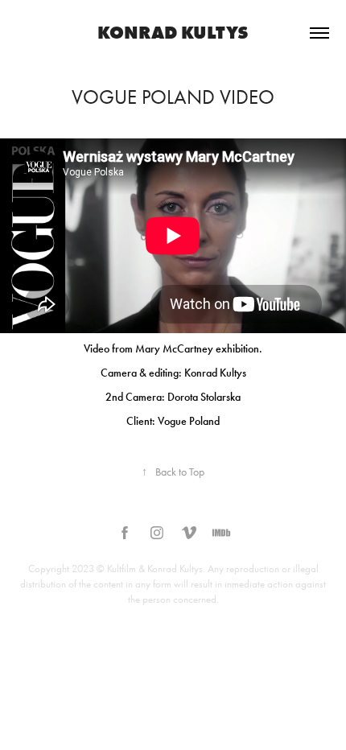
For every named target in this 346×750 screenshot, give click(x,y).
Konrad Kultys (173, 32)
